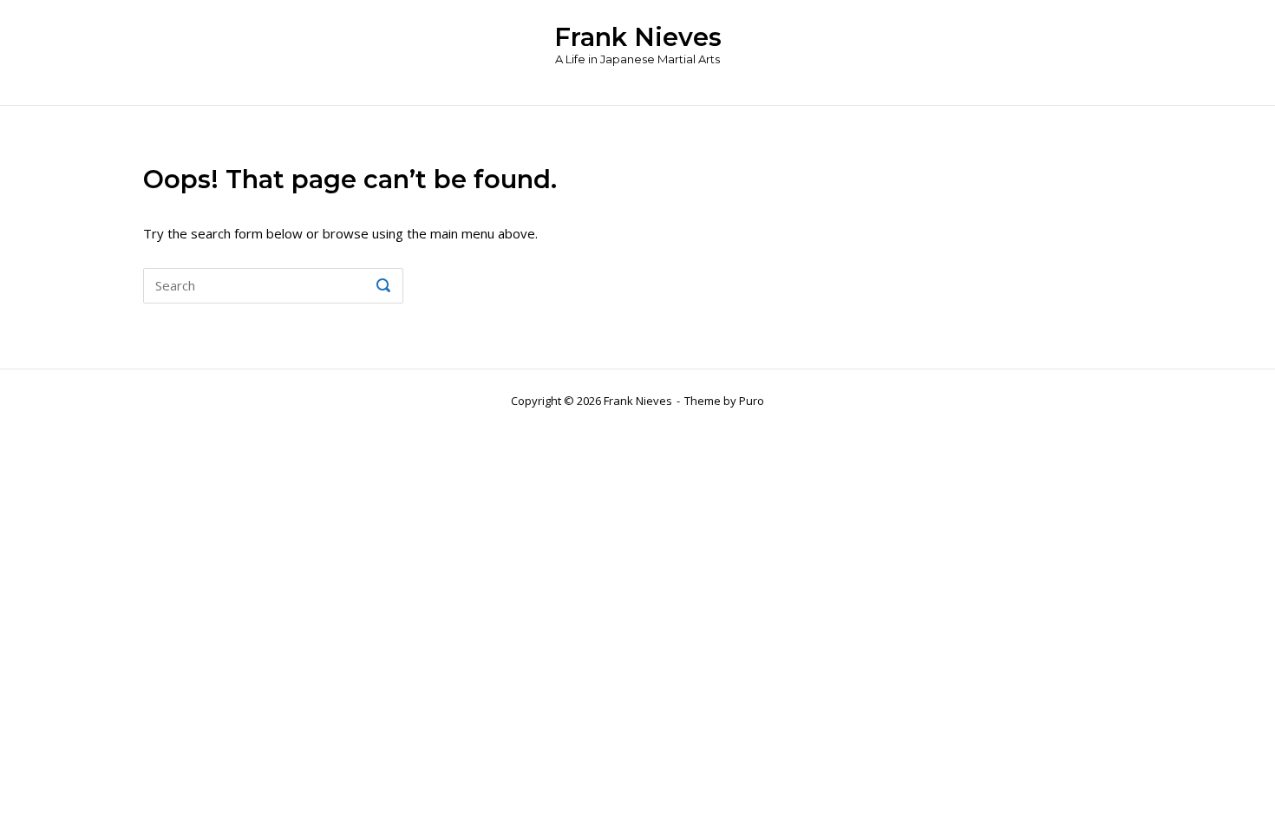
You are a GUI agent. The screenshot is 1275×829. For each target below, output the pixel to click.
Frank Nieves (638, 37)
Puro (751, 400)
